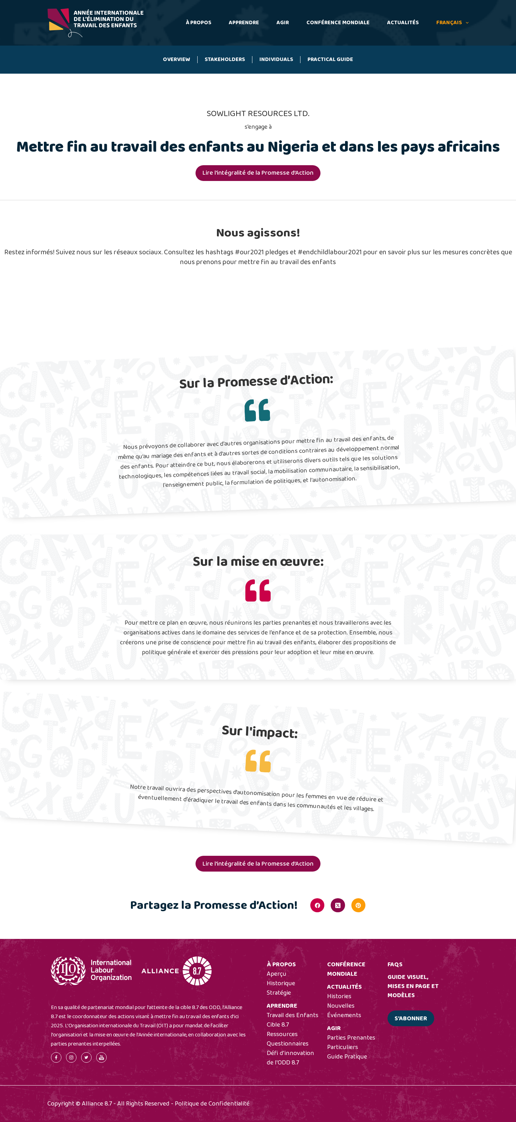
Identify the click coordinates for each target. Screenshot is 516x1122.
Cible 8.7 (278, 1025)
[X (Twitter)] (338, 905)
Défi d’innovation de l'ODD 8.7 (290, 1058)
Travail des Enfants (292, 1015)
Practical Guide (330, 59)
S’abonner (411, 1018)
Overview (176, 59)
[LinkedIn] (379, 905)
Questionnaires (288, 1044)
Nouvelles (341, 1006)
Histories (339, 996)
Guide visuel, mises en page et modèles (413, 986)
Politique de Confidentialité (212, 1104)
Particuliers (342, 1047)
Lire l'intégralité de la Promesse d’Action (258, 173)
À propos (198, 22)
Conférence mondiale (338, 22)
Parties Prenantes (351, 1038)
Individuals (276, 59)
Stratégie (279, 993)
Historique (281, 983)
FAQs (395, 964)
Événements (344, 1015)
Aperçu (276, 974)
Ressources (282, 1034)
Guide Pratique (347, 1057)
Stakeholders (225, 59)
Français (449, 22)
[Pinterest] (358, 905)
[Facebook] (317, 905)
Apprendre (244, 22)
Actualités (403, 22)
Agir (283, 22)
